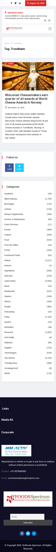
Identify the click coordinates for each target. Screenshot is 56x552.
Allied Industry (10, 199)
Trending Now (10, 363)
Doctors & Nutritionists (14, 219)
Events (7, 229)
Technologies (10, 353)
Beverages (9, 204)
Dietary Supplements (13, 214)
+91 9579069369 (18, 471)
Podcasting (9, 312)
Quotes (7, 322)
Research (8, 332)
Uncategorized (11, 368)
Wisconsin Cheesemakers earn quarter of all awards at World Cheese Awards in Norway (26, 99)
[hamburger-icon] (50, 415)
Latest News (10, 281)
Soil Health (9, 337)
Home (6, 43)
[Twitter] (28, 533)
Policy (7, 317)
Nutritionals (9, 291)
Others (7, 301)
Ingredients (9, 271)
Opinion (7, 296)
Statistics (8, 342)
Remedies (8, 327)
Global (7, 260)
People (7, 306)
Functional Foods (12, 255)
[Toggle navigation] (50, 28)
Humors (7, 265)
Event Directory (11, 224)
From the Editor (11, 245)
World (7, 373)
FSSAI (7, 250)
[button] (45, 20)
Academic (8, 194)
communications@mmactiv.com (23, 478)
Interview (8, 276)
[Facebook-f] (22, 533)
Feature (7, 235)
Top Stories (9, 358)
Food (10, 63)
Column (7, 209)
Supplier (8, 348)
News (6, 286)
